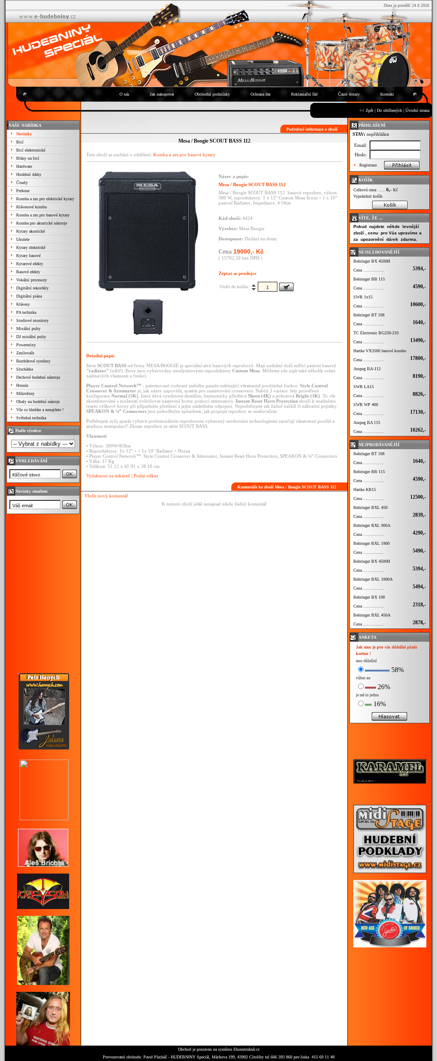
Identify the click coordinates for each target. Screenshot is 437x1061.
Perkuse (22, 190)
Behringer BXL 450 (370, 507)
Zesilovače (25, 353)
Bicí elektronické (30, 150)
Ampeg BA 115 (366, 422)
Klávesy (23, 304)
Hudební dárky (28, 174)
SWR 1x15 (363, 297)
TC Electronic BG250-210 (376, 332)
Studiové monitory (32, 320)
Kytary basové (28, 255)
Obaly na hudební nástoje (38, 401)
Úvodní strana (417, 110)
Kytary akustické (30, 231)
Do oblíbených (389, 110)
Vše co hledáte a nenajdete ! (40, 409)
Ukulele (22, 239)
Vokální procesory (31, 280)
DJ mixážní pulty (31, 336)
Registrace (368, 165)
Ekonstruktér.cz (246, 1049)
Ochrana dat (261, 94)
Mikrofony (25, 393)
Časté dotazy (349, 94)
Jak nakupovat (162, 94)
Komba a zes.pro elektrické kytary (45, 198)
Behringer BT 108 (369, 315)
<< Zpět (366, 110)
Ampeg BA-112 (367, 368)
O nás (124, 94)
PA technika (26, 312)
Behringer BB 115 (369, 279)
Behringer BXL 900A (371, 525)
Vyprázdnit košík (367, 196)
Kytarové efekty (29, 263)
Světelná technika (31, 417)
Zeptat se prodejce (237, 273)
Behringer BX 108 (369, 597)
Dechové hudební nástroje (38, 377)
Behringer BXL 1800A (373, 579)
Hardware (24, 166)
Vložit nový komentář (106, 495)
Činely (22, 182)
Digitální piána (29, 296)
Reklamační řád (304, 94)
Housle (22, 385)
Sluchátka (24, 369)
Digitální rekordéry (32, 288)
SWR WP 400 (365, 404)
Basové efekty (28, 271)
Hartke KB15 (364, 489)
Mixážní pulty (28, 328)
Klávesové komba (31, 207)
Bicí (19, 142)
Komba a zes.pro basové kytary (43, 215)
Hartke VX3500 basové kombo (379, 350)
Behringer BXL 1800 (371, 543)
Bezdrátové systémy (33, 361)
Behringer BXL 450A (371, 615)
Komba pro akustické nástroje (41, 223)
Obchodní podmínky (212, 94)
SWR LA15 (363, 386)
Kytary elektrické (30, 247)
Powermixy (26, 344)
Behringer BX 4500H (371, 261)
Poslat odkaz (146, 475)
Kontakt (387, 94)
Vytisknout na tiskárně (108, 475)
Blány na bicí (27, 158)
